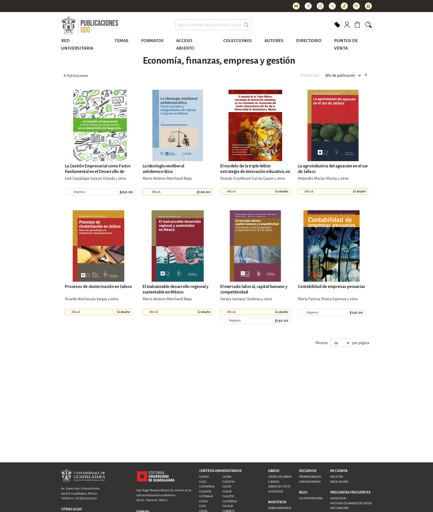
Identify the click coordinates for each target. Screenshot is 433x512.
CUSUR (227, 491)
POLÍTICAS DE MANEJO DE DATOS (351, 503)
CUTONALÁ (206, 496)
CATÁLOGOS (275, 491)
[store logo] (90, 25)
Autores (273, 40)
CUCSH (227, 486)
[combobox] (213, 24)
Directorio (308, 40)
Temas (122, 40)
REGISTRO (336, 476)
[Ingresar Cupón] (337, 24)
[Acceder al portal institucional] (155, 476)
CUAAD (204, 476)
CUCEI (202, 481)
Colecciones (237, 40)
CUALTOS (228, 496)
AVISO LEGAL (338, 498)
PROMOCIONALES (310, 476)
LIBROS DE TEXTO (279, 486)
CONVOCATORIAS (310, 481)
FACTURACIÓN (339, 508)
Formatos (152, 40)
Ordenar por (309, 75)
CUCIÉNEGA (230, 501)
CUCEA (203, 501)
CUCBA (227, 476)
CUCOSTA (229, 481)
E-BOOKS (273, 481)
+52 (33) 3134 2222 (85, 498)
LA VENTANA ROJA (311, 498)
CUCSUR (228, 506)
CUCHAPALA (207, 486)
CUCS (202, 506)
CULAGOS (205, 491)
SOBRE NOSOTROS (279, 508)
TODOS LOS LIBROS (280, 476)
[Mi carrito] (358, 25)
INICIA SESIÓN (339, 481)
